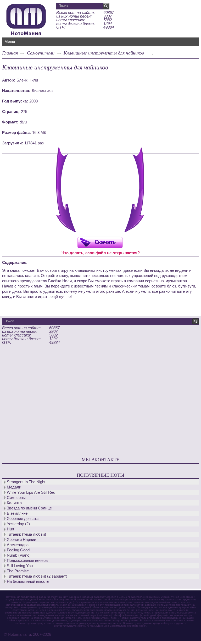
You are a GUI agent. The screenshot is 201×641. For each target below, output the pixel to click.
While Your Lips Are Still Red (31, 492)
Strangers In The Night (26, 482)
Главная (10, 53)
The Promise (18, 571)
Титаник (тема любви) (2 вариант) (37, 576)
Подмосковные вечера (27, 560)
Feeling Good (18, 550)
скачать (100, 242)
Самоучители (40, 53)
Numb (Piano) (19, 555)
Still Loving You (20, 565)
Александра (18, 544)
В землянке (17, 513)
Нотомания (26, 19)
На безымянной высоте (28, 581)
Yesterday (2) (18, 524)
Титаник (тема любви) (26, 534)
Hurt (10, 529)
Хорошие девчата (22, 518)
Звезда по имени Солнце (29, 508)
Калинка (14, 503)
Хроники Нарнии (21, 539)
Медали (14, 487)
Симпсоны (16, 497)
